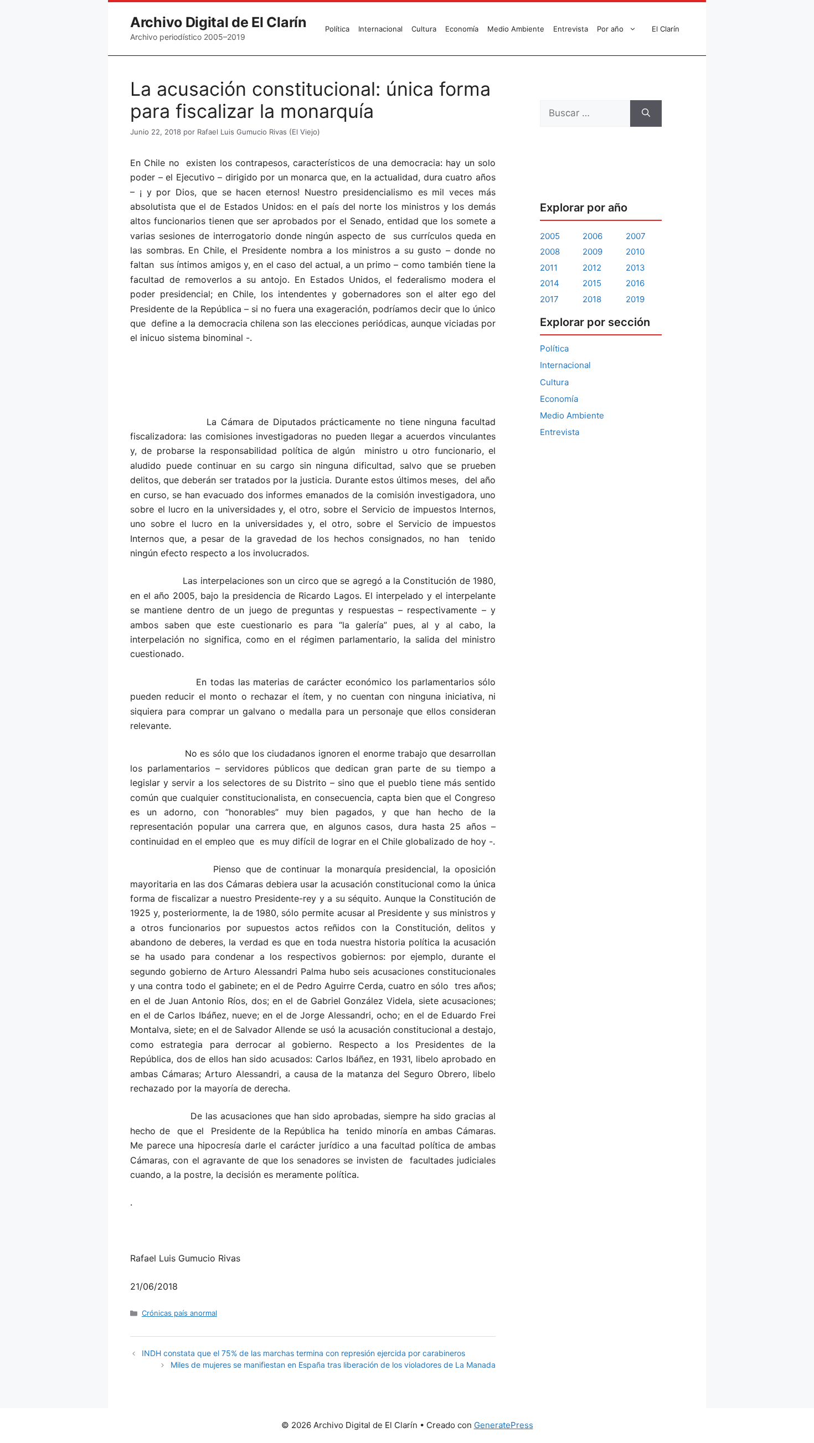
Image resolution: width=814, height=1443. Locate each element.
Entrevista (570, 28)
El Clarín (665, 28)
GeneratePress (503, 1425)
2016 (635, 283)
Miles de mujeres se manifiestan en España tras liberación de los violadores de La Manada (333, 1364)
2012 (592, 267)
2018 (592, 299)
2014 (549, 283)
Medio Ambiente (515, 28)
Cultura (423, 28)
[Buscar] (646, 113)
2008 (550, 251)
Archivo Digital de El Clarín (218, 22)
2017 (549, 299)
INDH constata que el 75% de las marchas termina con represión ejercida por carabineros (303, 1353)
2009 (592, 251)
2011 (549, 267)
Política (337, 28)
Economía (461, 28)
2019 (635, 299)
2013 (635, 267)
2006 (592, 236)
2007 (636, 236)
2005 (550, 236)
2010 (635, 251)
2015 (592, 283)
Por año (610, 28)
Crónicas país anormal (179, 1312)
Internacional (380, 28)
